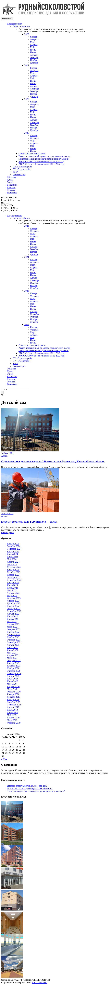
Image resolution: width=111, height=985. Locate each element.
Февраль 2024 (14, 567)
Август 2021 (13, 645)
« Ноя (4, 759)
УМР (15, 172)
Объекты (11, 177)
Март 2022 (12, 626)
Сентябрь (34, 88)
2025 (26, 99)
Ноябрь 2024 (13, 543)
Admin (4, 456)
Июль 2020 (12, 678)
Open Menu (7, 19)
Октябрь (34, 57)
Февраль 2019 (14, 723)
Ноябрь (33, 60)
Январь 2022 (13, 632)
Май (32, 47)
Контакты (12, 192)
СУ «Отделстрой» (21, 169)
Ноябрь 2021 (13, 637)
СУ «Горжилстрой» (22, 166)
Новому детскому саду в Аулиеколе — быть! (29, 521)
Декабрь (34, 62)
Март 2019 (12, 720)
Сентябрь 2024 (14, 549)
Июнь (33, 49)
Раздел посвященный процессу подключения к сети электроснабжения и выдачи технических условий (44, 157)
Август (33, 55)
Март (32, 42)
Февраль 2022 (14, 629)
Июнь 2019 (12, 712)
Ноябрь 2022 (13, 606)
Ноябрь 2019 (13, 699)
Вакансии (12, 185)
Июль (33, 52)
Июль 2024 (12, 554)
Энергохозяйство (21, 26)
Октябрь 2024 (13, 546)
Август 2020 (13, 676)
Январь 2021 (13, 663)
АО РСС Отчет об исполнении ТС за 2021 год (41, 161)
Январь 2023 (13, 601)
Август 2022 (13, 614)
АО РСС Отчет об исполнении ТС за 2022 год (41, 164)
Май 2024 (11, 559)
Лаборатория (19, 174)
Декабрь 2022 (13, 603)
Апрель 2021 (13, 655)
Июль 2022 (12, 616)
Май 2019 (11, 715)
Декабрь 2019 (13, 697)
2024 (26, 65)
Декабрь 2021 (13, 634)
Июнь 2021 (12, 650)
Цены (10, 179)
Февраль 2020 (14, 691)
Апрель (33, 44)
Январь (33, 37)
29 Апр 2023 (7, 513)
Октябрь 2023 (13, 577)
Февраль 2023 (14, 598)
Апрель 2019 (13, 717)
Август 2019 (13, 707)
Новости (11, 187)
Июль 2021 (12, 647)
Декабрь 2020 (13, 665)
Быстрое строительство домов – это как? (27, 786)
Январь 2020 (13, 694)
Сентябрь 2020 (14, 673)
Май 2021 (11, 652)
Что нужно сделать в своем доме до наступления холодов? (36, 791)
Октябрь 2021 (13, 639)
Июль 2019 (12, 710)
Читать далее (7, 532)
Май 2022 (11, 621)
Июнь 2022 (12, 619)
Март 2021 (12, 658)
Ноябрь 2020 (13, 668)
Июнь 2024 (12, 556)
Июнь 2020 (12, 681)
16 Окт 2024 (7, 453)
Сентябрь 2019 (14, 704)
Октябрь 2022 (13, 608)
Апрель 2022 (13, 624)
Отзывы (11, 190)
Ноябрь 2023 (13, 575)
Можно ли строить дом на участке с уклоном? (29, 788)
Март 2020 (12, 689)
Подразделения (14, 24)
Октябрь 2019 (13, 702)
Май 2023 (11, 590)
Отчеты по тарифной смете (31, 153)
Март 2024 (12, 564)
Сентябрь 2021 (14, 642)
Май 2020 (11, 684)
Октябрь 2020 (13, 671)
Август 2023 (13, 582)
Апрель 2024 (13, 562)
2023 (26, 34)
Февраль (34, 39)
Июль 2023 (12, 585)
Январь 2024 (13, 569)
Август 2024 (13, 551)
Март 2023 (12, 595)
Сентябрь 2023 (14, 580)
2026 (26, 133)
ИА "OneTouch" (39, 982)
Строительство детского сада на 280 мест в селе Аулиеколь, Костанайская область (53, 461)
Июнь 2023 (12, 588)
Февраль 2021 (14, 660)
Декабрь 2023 (13, 572)
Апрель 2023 (13, 593)
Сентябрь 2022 (14, 611)
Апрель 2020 (13, 686)
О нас (10, 182)
